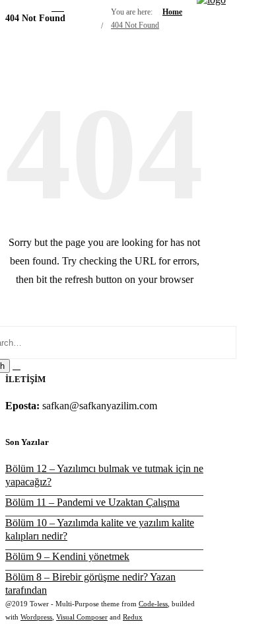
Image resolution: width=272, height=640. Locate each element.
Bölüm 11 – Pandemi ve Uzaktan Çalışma (92, 502)
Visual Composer (82, 617)
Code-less (153, 604)
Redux (133, 617)
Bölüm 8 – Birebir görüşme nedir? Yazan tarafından (90, 583)
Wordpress (36, 617)
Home (172, 12)
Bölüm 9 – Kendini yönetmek (67, 556)
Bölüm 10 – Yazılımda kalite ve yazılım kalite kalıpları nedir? (99, 529)
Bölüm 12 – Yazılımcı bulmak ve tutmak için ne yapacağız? (104, 475)
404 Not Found (135, 25)
